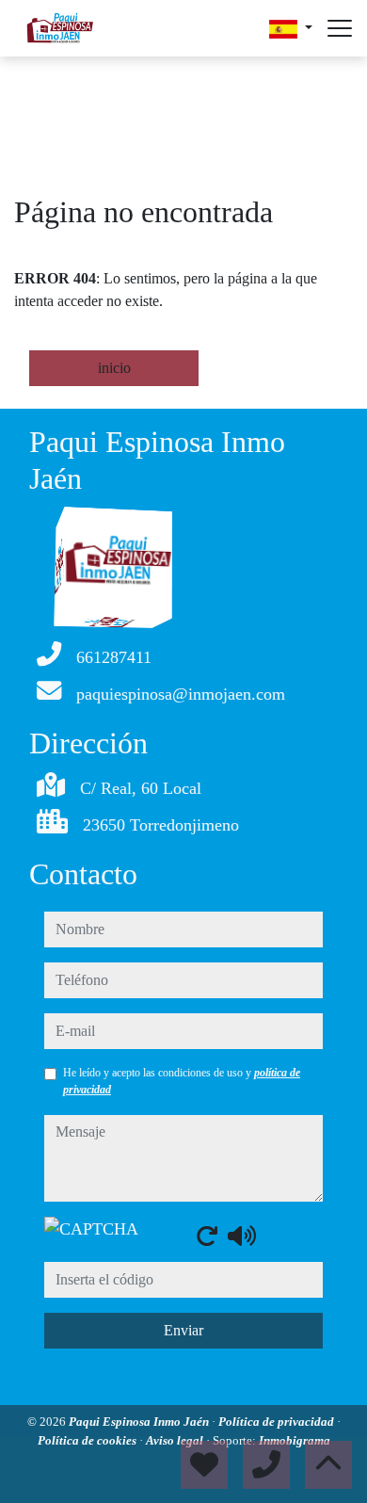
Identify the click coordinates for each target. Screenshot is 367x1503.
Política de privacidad (277, 1421)
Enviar (183, 1330)
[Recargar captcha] (207, 1235)
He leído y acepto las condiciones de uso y (181, 1081)
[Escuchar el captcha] (242, 1235)
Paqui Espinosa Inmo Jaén (140, 1421)
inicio (114, 368)
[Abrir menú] (339, 28)
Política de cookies (88, 1440)
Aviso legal (176, 1440)
